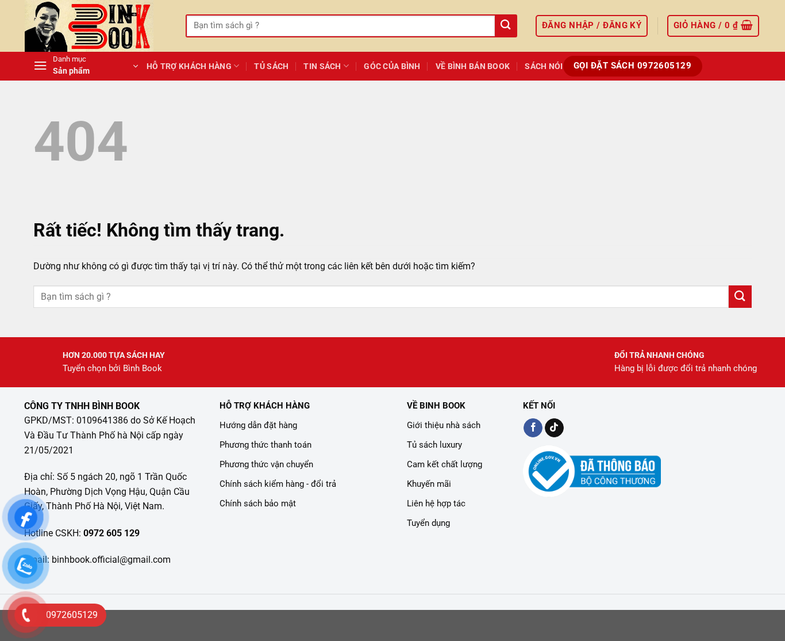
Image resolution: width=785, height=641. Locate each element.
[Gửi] (505, 26)
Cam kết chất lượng (444, 464)
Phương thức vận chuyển (266, 464)
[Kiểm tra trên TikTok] (554, 428)
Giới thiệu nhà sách (443, 425)
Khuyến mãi (429, 484)
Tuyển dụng (428, 523)
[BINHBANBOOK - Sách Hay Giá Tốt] (96, 26)
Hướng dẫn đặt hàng (258, 425)
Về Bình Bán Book (473, 66)
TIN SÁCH (322, 66)
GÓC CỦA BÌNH (392, 66)
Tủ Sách (271, 66)
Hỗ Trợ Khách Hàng (189, 66)
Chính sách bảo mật (258, 503)
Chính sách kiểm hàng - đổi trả (278, 484)
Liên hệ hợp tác (436, 503)
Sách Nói (544, 66)
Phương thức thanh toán (265, 445)
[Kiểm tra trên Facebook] (533, 428)
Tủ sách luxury (434, 445)
